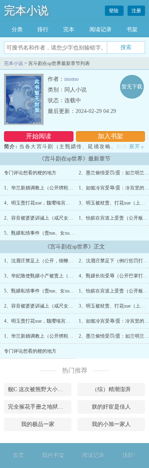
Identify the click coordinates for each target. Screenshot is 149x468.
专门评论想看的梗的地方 (30, 173)
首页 (18, 455)
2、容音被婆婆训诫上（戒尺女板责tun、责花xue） (57, 218)
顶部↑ (129, 455)
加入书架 (110, 136)
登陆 (114, 10)
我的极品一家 (37, 424)
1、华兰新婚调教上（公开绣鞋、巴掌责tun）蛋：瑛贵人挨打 (68, 188)
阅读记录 (100, 29)
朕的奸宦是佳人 (111, 407)
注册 (136, 10)
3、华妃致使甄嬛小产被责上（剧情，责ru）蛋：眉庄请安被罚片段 (74, 276)
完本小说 (26, 10)
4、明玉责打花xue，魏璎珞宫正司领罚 (44, 203)
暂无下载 (132, 87)
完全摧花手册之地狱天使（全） (40, 407)
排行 (42, 29)
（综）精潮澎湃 (111, 389)
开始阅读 (38, 136)
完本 (68, 29)
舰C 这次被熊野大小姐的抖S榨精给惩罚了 (40, 389)
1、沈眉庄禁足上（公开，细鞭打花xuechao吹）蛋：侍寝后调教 (70, 261)
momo (71, 79)
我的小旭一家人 (111, 424)
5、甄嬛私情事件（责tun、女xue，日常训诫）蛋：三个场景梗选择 (73, 233)
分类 (17, 29)
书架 (131, 29)
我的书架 (53, 455)
